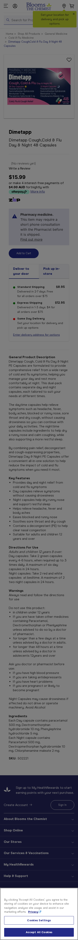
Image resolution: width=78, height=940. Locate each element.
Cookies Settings (39, 920)
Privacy (33, 911)
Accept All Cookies (39, 932)
